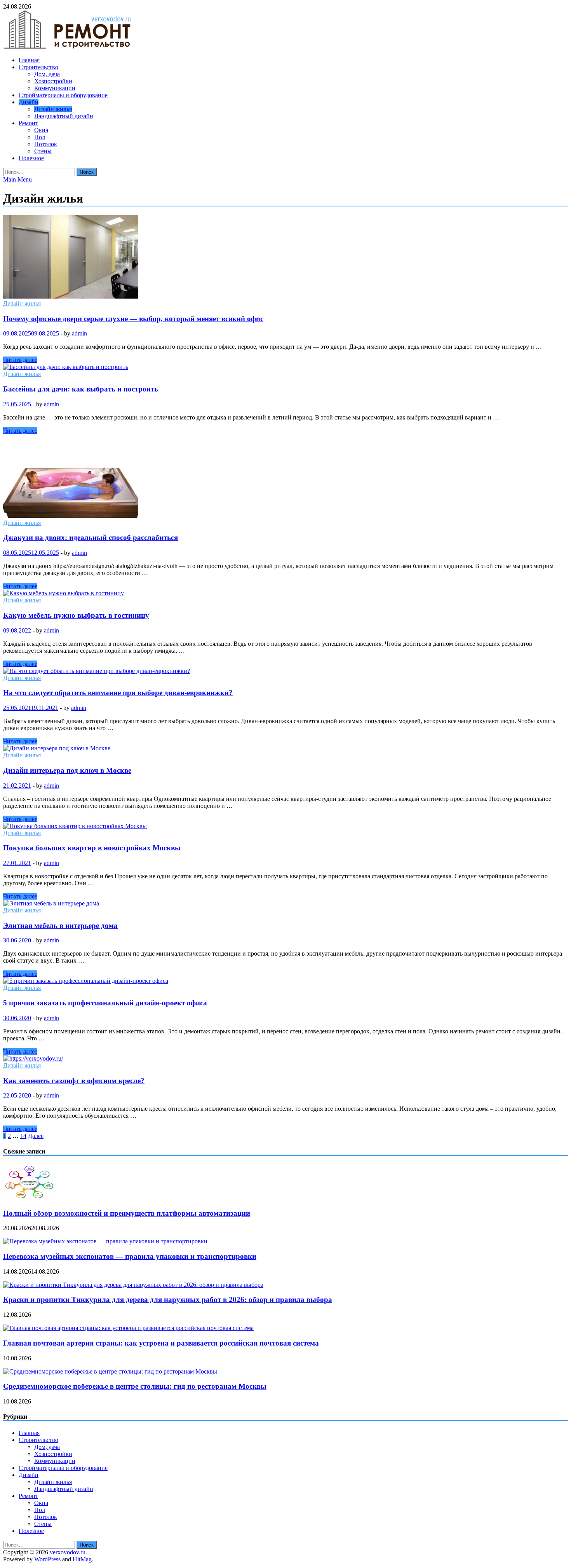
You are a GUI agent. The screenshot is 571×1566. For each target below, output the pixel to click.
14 (23, 1136)
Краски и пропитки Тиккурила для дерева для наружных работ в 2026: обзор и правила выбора (167, 1299)
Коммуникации (54, 88)
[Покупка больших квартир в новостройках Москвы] (285, 826)
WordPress (47, 1559)
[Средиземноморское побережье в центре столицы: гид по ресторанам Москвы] (110, 1371)
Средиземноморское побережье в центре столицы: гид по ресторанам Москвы (134, 1386)
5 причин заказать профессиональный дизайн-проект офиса (105, 1003)
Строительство (38, 67)
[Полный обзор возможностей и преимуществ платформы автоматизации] (29, 1198)
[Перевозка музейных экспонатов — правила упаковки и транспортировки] (105, 1241)
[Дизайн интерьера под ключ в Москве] (285, 748)
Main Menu (17, 179)
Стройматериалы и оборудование (63, 95)
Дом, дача (47, 74)
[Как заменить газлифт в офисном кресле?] (285, 1058)
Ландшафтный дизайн (63, 116)
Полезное (31, 158)
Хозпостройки (53, 81)
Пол (39, 137)
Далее (36, 1136)
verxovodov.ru (67, 1552)
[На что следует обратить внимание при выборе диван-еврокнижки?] (285, 671)
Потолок (45, 144)
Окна (41, 130)
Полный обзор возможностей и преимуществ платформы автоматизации (126, 1213)
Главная (29, 60)
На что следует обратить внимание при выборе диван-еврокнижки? (118, 693)
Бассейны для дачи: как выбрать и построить (80, 389)
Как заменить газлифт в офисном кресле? (73, 1081)
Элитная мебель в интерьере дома (60, 925)
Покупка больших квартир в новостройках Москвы (92, 848)
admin (79, 333)
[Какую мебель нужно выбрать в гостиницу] (285, 593)
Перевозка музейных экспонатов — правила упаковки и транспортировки (129, 1256)
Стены (43, 151)
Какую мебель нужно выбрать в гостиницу (76, 615)
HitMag (82, 1559)
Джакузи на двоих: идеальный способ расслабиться (90, 537)
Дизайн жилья (53, 109)
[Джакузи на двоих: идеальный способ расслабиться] (285, 476)
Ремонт (28, 123)
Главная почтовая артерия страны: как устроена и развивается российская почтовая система (161, 1343)
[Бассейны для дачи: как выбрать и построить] (285, 367)
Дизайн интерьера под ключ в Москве (67, 770)
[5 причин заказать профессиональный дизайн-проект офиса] (285, 980)
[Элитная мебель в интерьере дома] (285, 903)
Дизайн (28, 102)
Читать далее (20, 360)
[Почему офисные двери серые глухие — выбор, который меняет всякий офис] (285, 257)
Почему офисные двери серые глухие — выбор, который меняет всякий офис (133, 319)
